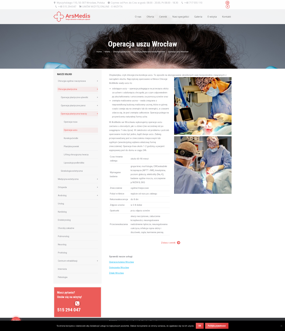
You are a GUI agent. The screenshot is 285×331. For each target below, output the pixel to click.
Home (99, 52)
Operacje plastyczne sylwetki (74, 97)
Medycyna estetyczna (68, 179)
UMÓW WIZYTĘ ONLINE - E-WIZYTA (102, 6)
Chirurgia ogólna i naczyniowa (72, 81)
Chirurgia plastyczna (121, 52)
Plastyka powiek (71, 146)
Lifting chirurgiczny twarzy (76, 154)
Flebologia (62, 277)
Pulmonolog (63, 236)
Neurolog (62, 244)
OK (199, 326)
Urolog (61, 203)
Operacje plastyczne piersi (73, 105)
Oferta (107, 52)
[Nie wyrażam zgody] (281, 325)
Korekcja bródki (71, 138)
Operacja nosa (70, 122)
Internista (62, 269)
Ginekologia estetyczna (72, 171)
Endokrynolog (64, 220)
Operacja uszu (70, 130)
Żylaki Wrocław (116, 273)
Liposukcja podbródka (74, 163)
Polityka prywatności (217, 326)
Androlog (62, 195)
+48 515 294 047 (67, 6)
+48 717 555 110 (193, 2)
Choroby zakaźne (66, 228)
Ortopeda (62, 187)
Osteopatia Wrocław (119, 267)
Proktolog (62, 252)
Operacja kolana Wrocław (121, 262)
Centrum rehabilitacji (67, 261)
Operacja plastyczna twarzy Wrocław (149, 52)
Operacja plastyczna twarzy (74, 114)
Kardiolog (62, 212)
